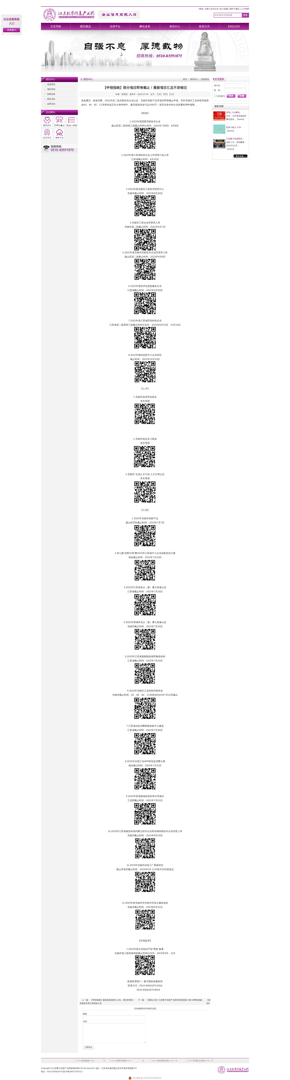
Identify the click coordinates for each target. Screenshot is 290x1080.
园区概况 (85, 26)
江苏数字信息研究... (235, 139)
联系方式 (204, 26)
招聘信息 (51, 94)
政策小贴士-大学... (234, 127)
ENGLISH (234, 26)
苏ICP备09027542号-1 (72, 1071)
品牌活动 (51, 104)
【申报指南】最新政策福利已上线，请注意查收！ (113, 1000)
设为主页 (214, 9)
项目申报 (51, 89)
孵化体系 (144, 26)
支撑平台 (115, 26)
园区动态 (51, 99)
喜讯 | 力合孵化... (233, 112)
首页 (185, 79)
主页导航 (55, 26)
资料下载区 (234, 9)
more (240, 119)
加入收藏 (224, 9)
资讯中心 (174, 26)
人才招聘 (245, 9)
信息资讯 (51, 84)
